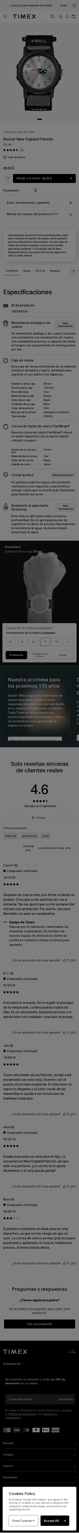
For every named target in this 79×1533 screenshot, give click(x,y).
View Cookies (22, 1521)
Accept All (51, 1521)
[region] (39, 1509)
